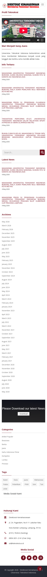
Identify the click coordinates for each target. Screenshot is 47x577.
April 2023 (6, 314)
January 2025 (7, 264)
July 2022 (5, 322)
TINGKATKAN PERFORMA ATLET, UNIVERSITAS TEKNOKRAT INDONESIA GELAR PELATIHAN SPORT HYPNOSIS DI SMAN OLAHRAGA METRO (23, 121)
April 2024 (6, 295)
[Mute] (38, 40)
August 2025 (7, 245)
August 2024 (7, 279)
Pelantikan (16, 484)
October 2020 (7, 372)
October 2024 (7, 272)
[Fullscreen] (42, 40)
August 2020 (7, 380)
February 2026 (7, 229)
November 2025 (8, 237)
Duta (16, 480)
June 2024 (6, 287)
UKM (5, 489)
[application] (23, 30)
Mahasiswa (38, 480)
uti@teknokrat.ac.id (16, 543)
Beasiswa (5, 440)
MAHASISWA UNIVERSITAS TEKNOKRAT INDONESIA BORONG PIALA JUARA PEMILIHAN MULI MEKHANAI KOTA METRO (23, 90)
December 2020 (8, 364)
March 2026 (6, 225)
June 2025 (6, 252)
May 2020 (6, 392)
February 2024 (7, 303)
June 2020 (6, 388)
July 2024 (5, 283)
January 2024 (7, 307)
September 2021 (8, 337)
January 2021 (7, 361)
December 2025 (8, 233)
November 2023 (8, 310)
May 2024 (6, 291)
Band (5, 480)
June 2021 (6, 345)
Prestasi (5, 464)
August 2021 (7, 341)
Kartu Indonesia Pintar (10, 452)
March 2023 (6, 318)
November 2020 (8, 368)
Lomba (4, 460)
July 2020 (5, 384)
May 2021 (6, 349)
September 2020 (8, 376)
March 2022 (6, 326)
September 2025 (8, 241)
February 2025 (7, 260)
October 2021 (7, 334)
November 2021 (8, 330)
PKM (26, 484)
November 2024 (8, 268)
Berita (4, 444)
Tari (41, 484)
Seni (34, 484)
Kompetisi (6, 456)
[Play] (5, 40)
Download (24, 414)
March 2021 (6, 353)
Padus (5, 484)
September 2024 (8, 276)
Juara (4, 448)
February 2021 (7, 357)
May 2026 (6, 222)
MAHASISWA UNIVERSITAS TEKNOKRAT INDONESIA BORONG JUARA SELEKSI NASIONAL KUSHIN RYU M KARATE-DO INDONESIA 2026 (23, 75)
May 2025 (6, 256)
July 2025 (5, 249)
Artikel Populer (7, 436)
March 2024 (6, 299)
